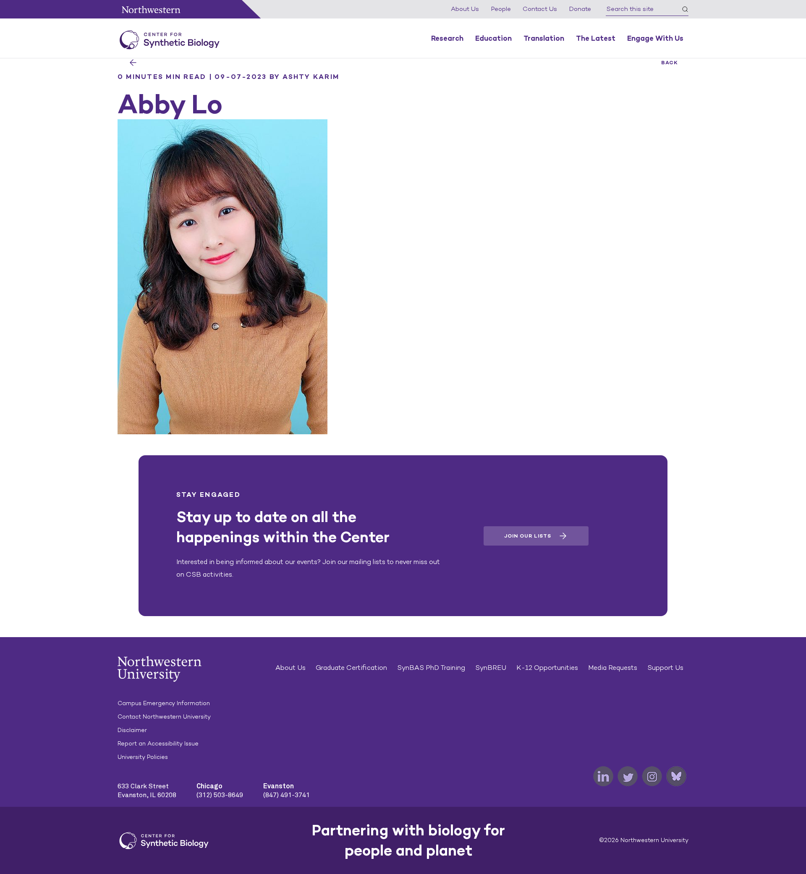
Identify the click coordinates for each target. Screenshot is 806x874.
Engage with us (655, 38)
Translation (543, 38)
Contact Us (540, 9)
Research (447, 38)
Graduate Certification (351, 668)
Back (669, 63)
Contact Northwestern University (164, 716)
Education (493, 38)
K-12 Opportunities (547, 668)
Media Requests (612, 668)
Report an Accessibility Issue (158, 743)
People (501, 9)
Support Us (665, 668)
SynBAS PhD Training (431, 668)
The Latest (595, 38)
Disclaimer (132, 730)
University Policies (143, 757)
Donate (580, 9)
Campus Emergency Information (164, 703)
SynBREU (490, 668)
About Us (465, 9)
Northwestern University (151, 9)
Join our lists (527, 536)
